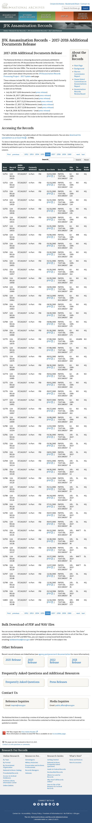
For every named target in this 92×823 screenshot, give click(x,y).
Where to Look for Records (53, 776)
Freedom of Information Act (53, 813)
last (83, 154)
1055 (42, 154)
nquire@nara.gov (18, 705)
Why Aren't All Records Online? (55, 781)
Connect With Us (46, 800)
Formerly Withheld (33, 168)
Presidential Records (10, 773)
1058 (58, 154)
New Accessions (75, 762)
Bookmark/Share (72, 4)
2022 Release (54, 661)
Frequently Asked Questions (22, 681)
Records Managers (32, 770)
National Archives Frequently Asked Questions (53, 764)
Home (6, 31)
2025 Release (13, 659)
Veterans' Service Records (27, 16)
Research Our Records (9, 16)
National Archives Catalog (12, 770)
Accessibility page (59, 734)
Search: (45, 159)
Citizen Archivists (57, 4)
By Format (6, 762)
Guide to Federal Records (56, 769)
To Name (78, 168)
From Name (86, 168)
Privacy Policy (37, 813)
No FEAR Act (68, 813)
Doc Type (62, 169)
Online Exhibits (8, 785)
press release (41, 92)
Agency (42, 169)
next (78, 154)
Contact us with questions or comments (16, 744)
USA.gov (76, 813)
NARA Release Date (21, 167)
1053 (32, 154)
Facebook (34, 804)
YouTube (49, 804)
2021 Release (76, 661)
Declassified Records (55, 772)
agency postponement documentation (54, 654)
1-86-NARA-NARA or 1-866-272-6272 (46, 819)
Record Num (13, 168)
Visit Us (64, 16)
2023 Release (32, 661)
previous (15, 154)
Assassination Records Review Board (80, 91)
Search (85, 8)
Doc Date (51, 169)
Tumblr (46, 804)
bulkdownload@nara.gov (19, 639)
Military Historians (31, 762)
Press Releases (58, 681)
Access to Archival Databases (9, 777)
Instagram (42, 804)
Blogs (53, 804)
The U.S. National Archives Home (23, 6)
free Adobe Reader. (29, 732)
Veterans (28, 773)
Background (79, 68)
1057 (53, 154)
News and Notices (76, 760)
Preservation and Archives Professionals (34, 766)
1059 (64, 154)
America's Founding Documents (83, 16)
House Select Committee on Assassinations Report (80, 82)
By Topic (6, 760)
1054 (37, 154)
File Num (72, 168)
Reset (86, 160)
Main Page (78, 65)
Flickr (57, 804)
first (9, 154)
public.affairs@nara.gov (64, 705)
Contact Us (85, 4)
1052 (26, 154)
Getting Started (53, 760)
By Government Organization (8, 766)
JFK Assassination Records (37, 31)
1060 (69, 154)
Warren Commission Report (79, 73)
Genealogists (30, 760)
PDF (49, 176)
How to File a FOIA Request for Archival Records (54, 786)
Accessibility (26, 813)
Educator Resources (46, 16)
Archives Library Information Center (10, 782)
